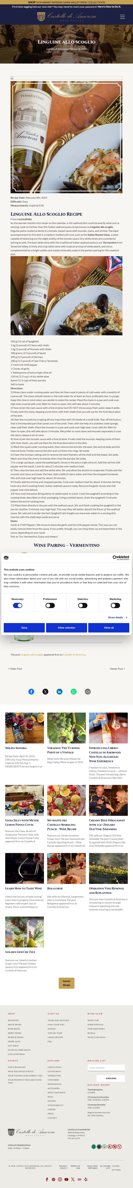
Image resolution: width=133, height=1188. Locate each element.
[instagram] (60, 1180)
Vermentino (110, 242)
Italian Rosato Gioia (99, 234)
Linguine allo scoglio (32, 654)
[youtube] (66, 1180)
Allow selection (66, 627)
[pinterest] (53, 1180)
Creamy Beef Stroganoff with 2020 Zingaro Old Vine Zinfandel (107, 824)
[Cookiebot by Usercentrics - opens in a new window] (115, 557)
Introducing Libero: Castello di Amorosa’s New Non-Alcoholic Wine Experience (105, 754)
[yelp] (86, 1180)
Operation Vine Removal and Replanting (106, 890)
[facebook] (47, 1180)
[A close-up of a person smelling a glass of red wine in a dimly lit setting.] (24, 868)
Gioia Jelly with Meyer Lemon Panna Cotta (22, 822)
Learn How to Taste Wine (23, 888)
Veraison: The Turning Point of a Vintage (63, 750)
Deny (24, 627)
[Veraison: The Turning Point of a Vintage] (66, 728)
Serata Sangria (16, 748)
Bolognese (55, 888)
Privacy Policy (63, 1167)
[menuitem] (26, 1020)
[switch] (50, 605)
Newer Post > (117, 668)
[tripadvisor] (79, 1180)
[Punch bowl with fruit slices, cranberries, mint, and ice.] (66, 800)
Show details (115, 617)
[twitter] (73, 1180)
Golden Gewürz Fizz (20, 952)
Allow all (109, 627)
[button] (122, 16)
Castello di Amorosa (74, 654)
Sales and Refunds (92, 1167)
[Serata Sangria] (24, 728)
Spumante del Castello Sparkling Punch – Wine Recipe (61, 824)
